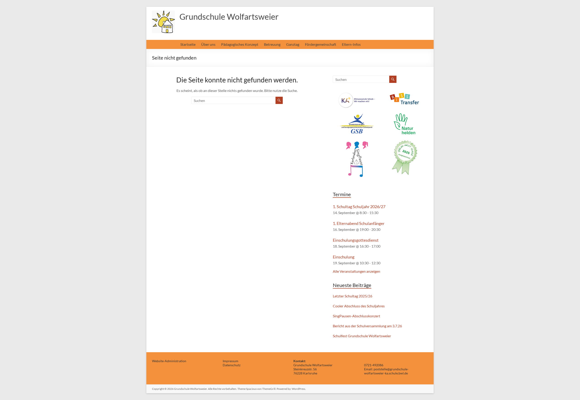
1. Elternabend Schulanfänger (358, 223)
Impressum (230, 361)
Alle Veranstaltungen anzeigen (356, 271)
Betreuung (272, 44)
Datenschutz (231, 365)
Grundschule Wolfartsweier (229, 17)
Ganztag (292, 44)
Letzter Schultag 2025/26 (352, 296)
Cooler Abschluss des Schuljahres (359, 306)
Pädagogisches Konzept (239, 44)
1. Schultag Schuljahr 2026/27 (359, 206)
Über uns (208, 44)
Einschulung (343, 256)
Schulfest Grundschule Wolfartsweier (362, 336)
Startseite (188, 44)
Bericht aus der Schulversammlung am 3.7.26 (367, 326)
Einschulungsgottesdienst (356, 240)
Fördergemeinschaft (320, 44)
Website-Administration (169, 361)
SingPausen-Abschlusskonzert (356, 316)
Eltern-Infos (351, 44)
